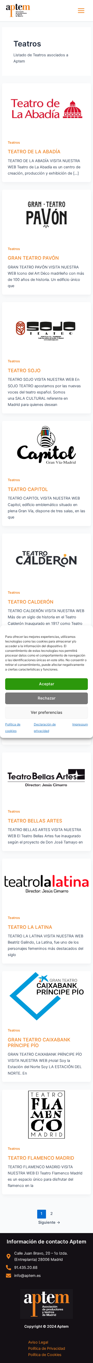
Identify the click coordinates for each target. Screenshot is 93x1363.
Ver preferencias (46, 712)
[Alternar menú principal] (81, 10)
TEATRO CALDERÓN (30, 602)
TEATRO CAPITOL (28, 489)
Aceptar (46, 683)
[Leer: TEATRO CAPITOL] (46, 446)
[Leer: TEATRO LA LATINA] (46, 883)
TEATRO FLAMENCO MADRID (41, 1158)
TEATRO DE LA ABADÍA (34, 151)
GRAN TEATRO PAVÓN (33, 258)
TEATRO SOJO (24, 370)
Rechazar (47, 698)
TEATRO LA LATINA (30, 927)
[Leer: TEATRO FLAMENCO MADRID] (46, 1114)
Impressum (80, 724)
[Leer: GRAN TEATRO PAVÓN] (46, 214)
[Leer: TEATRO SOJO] (46, 327)
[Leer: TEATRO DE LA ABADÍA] (46, 108)
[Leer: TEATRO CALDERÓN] (46, 558)
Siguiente (49, 1222)
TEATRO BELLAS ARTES (35, 821)
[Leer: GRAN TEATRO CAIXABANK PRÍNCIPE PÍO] (46, 996)
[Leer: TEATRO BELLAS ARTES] (46, 777)
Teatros (14, 142)
